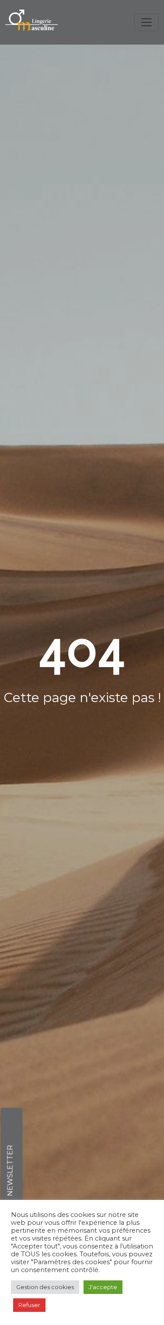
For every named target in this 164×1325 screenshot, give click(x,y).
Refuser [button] (29, 1304)
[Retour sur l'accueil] (31, 22)
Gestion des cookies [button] (45, 1286)
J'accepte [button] (103, 1286)
